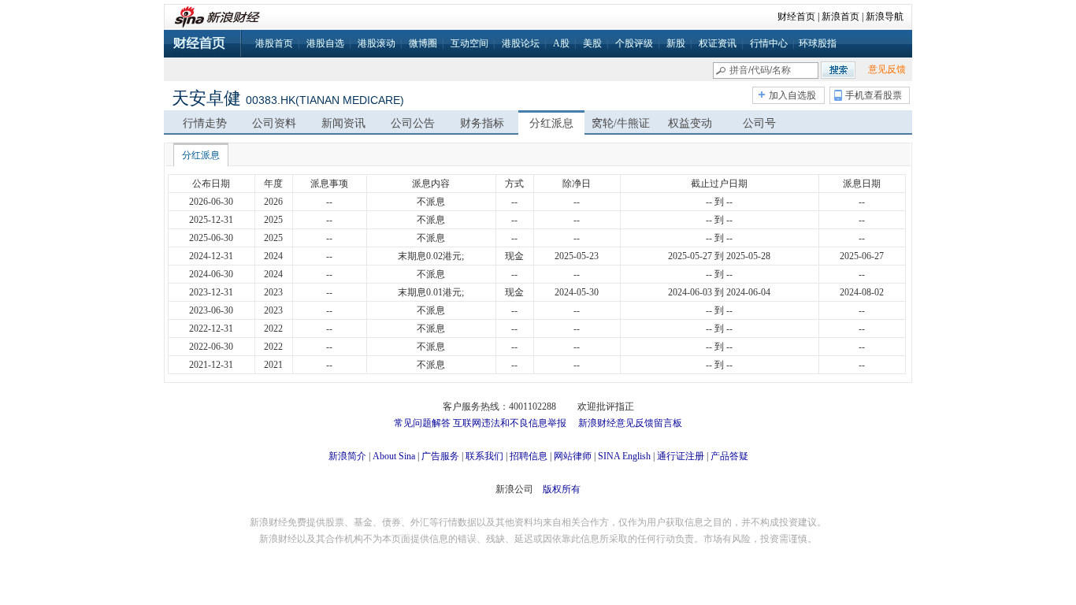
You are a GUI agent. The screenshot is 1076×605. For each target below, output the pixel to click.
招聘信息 (528, 456)
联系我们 (484, 456)
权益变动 (690, 123)
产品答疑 (729, 456)
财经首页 (796, 16)
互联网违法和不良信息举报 (509, 423)
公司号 (759, 123)
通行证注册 (680, 456)
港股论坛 (521, 43)
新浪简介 (347, 456)
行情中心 (769, 43)
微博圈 (423, 43)
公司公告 (413, 123)
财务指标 (482, 123)
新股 (675, 43)
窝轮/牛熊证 (621, 123)
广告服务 (440, 456)
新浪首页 (840, 16)
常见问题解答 (422, 423)
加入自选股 (792, 95)
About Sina (394, 456)
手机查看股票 (873, 95)
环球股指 (818, 43)
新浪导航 (884, 16)
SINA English (624, 456)
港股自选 (325, 43)
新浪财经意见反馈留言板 (630, 423)
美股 (592, 43)
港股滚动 (376, 43)
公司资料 (274, 123)
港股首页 (274, 43)
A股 (561, 43)
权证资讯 (718, 43)
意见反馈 (887, 69)
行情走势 (205, 123)
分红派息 (551, 123)
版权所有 (562, 489)
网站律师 (573, 456)
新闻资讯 (343, 123)
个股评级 (634, 43)
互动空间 (469, 43)
